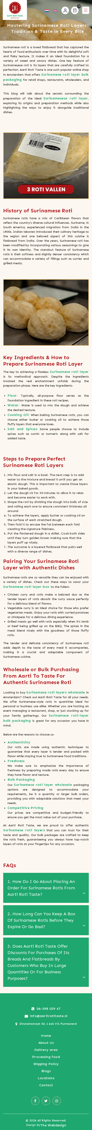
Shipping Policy (46, 1064)
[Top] (86, 1091)
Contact (46, 1085)
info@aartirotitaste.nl (49, 1016)
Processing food (46, 1057)
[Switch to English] (55, 10)
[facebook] (35, 1101)
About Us (46, 1043)
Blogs (46, 1071)
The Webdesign (53, 1125)
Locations (46, 1078)
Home (46, 1036)
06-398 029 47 (49, 1009)
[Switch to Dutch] (47, 10)
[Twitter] (46, 1101)
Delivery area (46, 1050)
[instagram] (56, 1101)
